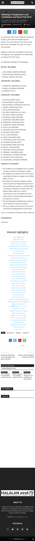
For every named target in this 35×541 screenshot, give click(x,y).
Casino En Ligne (19, 322)
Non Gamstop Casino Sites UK (18, 260)
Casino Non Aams (18, 253)
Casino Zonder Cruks (18, 276)
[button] (32, 2)
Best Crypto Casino (18, 297)
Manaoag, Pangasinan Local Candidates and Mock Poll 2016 (8, 357)
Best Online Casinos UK (18, 288)
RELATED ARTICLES (8, 366)
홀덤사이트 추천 (19, 239)
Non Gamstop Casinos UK (18, 258)
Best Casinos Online (18, 285)
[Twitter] (13, 529)
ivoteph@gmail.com (21, 517)
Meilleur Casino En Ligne (18, 315)
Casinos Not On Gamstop (18, 242)
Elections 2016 (10, 332)
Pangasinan (10, 11)
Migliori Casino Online (18, 313)
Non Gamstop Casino (18, 274)
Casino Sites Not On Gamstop (18, 248)
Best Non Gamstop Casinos (18, 265)
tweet (23, 345)
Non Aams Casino (18, 251)
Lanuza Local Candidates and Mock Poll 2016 (26, 356)
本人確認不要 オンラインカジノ (18, 306)
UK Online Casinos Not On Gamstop (18, 255)
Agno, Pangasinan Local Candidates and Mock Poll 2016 (6, 375)
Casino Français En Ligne (18, 318)
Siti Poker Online (18, 327)
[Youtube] (27, 529)
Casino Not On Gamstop (18, 244)
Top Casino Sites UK (18, 269)
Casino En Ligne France (18, 320)
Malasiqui (18, 332)
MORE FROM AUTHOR (9, 368)
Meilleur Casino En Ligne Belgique (18, 301)
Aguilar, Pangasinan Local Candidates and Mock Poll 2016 (17, 375)
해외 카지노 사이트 (18, 308)
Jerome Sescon (7, 24)
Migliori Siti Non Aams (18, 304)
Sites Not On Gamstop (18, 271)
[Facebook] (8, 529)
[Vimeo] (17, 529)
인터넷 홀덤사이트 (18, 237)
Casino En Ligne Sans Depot (18, 311)
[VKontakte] (22, 529)
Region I (4, 11)
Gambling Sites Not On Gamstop (18, 246)
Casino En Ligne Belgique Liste (18, 299)
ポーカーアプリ (18, 329)
